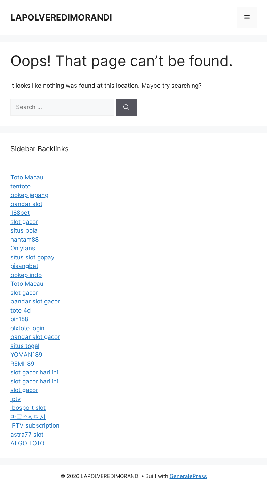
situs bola (24, 230)
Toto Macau (26, 177)
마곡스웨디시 (28, 416)
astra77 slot (26, 434)
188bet (20, 212)
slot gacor (24, 221)
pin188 (19, 319)
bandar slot (26, 204)
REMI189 (22, 363)
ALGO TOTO (27, 443)
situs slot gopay (32, 257)
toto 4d (20, 310)
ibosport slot (28, 407)
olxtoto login (27, 328)
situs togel (24, 345)
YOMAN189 (26, 354)
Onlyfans (22, 248)
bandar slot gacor (35, 301)
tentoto (20, 186)
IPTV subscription (34, 425)
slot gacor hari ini (34, 372)
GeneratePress (188, 476)
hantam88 (24, 239)
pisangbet (24, 265)
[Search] (126, 107)
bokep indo (26, 274)
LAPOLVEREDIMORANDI (61, 17)
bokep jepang (29, 195)
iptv (15, 399)
